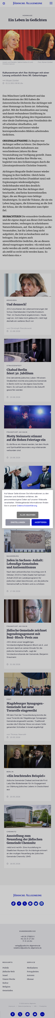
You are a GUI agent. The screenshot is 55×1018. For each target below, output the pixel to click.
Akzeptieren (40, 522)
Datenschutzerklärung (27, 505)
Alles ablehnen (27, 515)
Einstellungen (18, 522)
